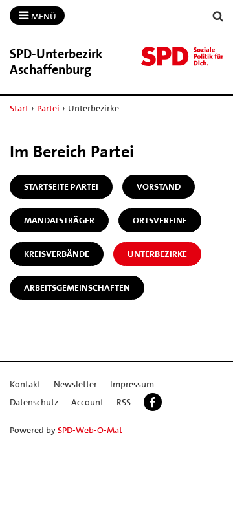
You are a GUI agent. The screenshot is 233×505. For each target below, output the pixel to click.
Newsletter (75, 384)
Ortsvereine (160, 220)
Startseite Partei (61, 186)
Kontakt (25, 384)
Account (87, 402)
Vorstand (159, 186)
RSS (123, 402)
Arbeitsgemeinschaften (77, 287)
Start (19, 108)
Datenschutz (34, 402)
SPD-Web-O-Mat (90, 430)
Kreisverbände (56, 254)
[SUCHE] (218, 16)
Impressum (132, 384)
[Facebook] (153, 402)
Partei (48, 108)
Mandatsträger (59, 220)
